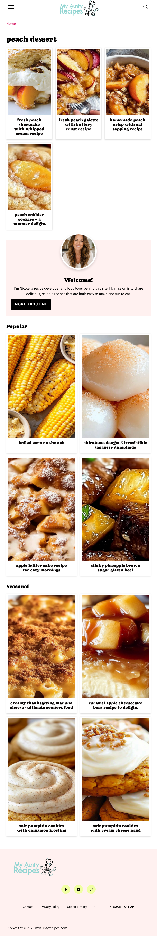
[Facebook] (65, 889)
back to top (123, 907)
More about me (31, 304)
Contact (28, 907)
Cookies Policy (77, 907)
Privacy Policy (50, 907)
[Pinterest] (91, 889)
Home (11, 23)
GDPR (98, 907)
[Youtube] (78, 889)
